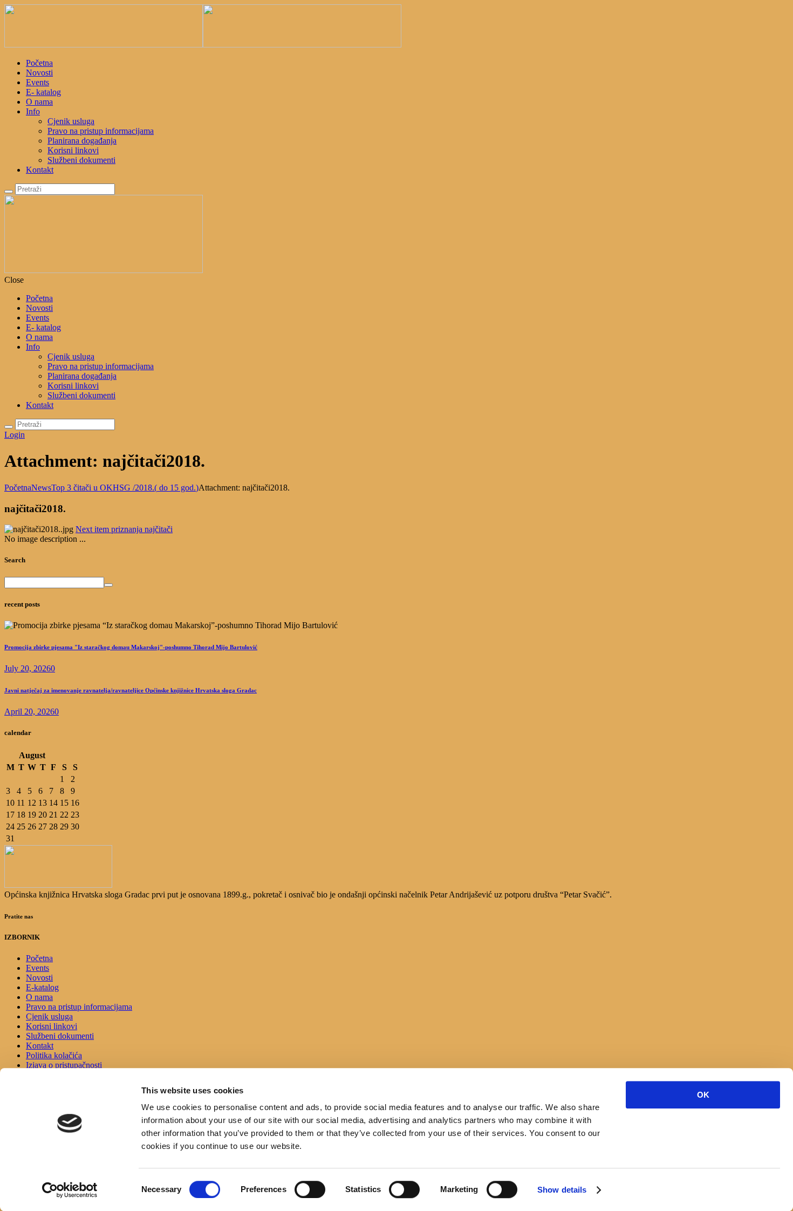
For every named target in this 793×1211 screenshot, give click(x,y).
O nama (39, 101)
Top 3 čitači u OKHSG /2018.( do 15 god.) (125, 487)
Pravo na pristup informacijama (100, 130)
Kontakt (39, 169)
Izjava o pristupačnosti (64, 1065)
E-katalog (42, 987)
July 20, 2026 (27, 668)
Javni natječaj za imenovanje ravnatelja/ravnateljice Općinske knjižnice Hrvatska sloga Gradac (130, 690)
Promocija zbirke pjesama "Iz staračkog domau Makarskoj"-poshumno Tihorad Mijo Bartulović (130, 647)
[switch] (310, 1189)
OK (703, 1094)
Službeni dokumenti (81, 160)
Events (37, 82)
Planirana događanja (82, 140)
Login (14, 434)
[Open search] (8, 191)
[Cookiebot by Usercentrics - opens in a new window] (70, 1190)
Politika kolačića (54, 1055)
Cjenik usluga (70, 121)
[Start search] (8, 426)
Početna (39, 62)
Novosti (39, 72)
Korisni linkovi (73, 150)
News (41, 487)
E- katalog (43, 92)
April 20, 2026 (29, 711)
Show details (561, 1189)
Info (33, 111)
